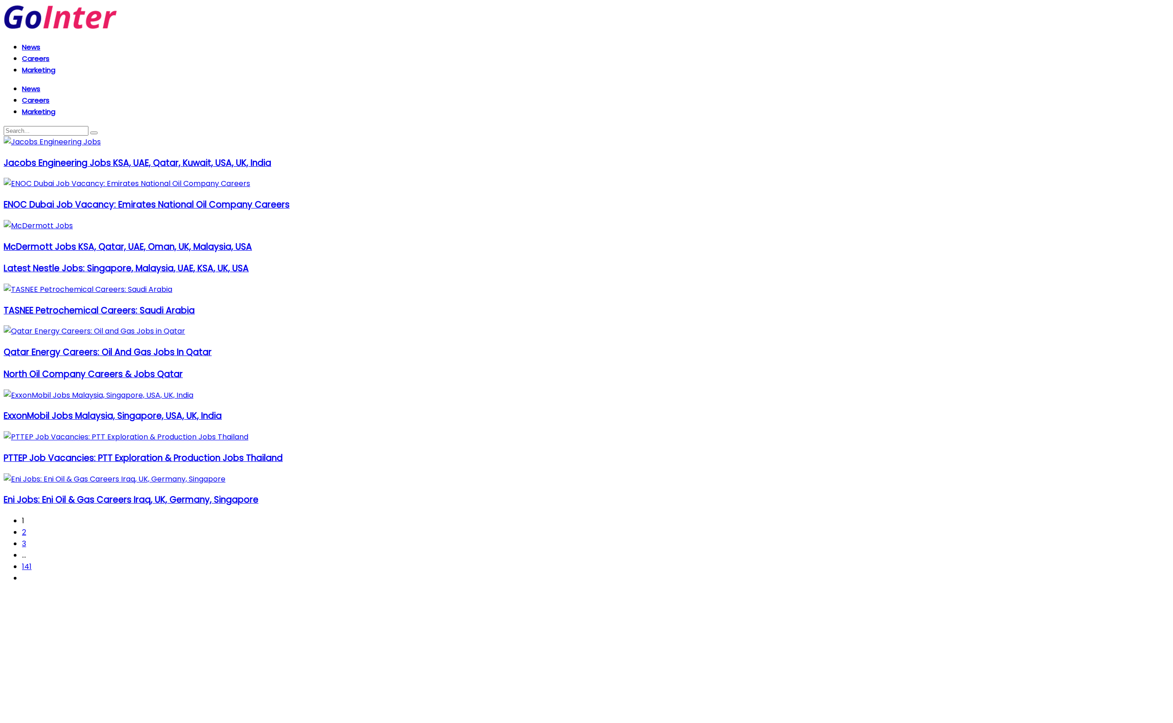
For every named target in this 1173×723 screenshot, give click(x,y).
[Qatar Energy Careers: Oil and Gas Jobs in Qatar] (94, 331)
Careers (35, 58)
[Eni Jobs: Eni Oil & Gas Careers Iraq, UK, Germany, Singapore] (114, 479)
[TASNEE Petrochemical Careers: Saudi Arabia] (88, 289)
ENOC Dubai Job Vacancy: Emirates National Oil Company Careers (147, 204)
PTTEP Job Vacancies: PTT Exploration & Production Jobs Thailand (143, 458)
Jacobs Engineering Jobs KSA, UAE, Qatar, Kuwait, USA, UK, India (137, 163)
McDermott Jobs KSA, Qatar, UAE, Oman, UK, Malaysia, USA (128, 247)
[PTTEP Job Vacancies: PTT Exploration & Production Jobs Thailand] (126, 437)
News (31, 47)
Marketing (38, 70)
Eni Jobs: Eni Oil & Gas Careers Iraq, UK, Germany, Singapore (131, 499)
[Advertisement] (279, 655)
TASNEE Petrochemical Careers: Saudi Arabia (99, 310)
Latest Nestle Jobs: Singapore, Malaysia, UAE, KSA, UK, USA (126, 268)
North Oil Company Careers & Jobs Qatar (93, 374)
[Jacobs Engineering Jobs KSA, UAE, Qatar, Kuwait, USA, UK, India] (52, 142)
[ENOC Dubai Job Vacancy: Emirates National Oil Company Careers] (127, 183)
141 (27, 566)
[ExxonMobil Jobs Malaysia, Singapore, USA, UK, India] (98, 395)
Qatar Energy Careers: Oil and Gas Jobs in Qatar (108, 352)
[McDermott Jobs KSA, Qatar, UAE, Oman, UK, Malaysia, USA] (38, 225)
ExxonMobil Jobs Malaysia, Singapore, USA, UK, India (113, 416)
